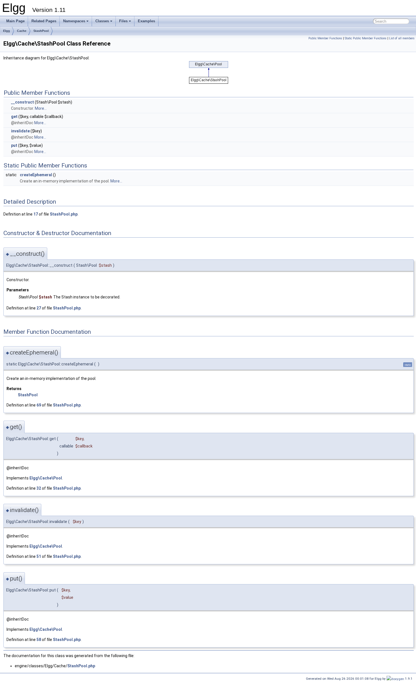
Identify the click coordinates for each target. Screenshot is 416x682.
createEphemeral (36, 175)
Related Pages (43, 21)
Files (123, 21)
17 (35, 214)
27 (39, 308)
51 (39, 556)
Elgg (6, 31)
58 (39, 639)
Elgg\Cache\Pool (45, 478)
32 (39, 488)
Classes (102, 21)
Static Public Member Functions (366, 38)
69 (39, 405)
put (14, 145)
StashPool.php (64, 214)
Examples (146, 21)
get (14, 116)
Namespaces (74, 21)
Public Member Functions (325, 38)
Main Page (15, 21)
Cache (21, 31)
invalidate (20, 131)
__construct (22, 102)
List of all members (402, 38)
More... (41, 108)
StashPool (41, 31)
